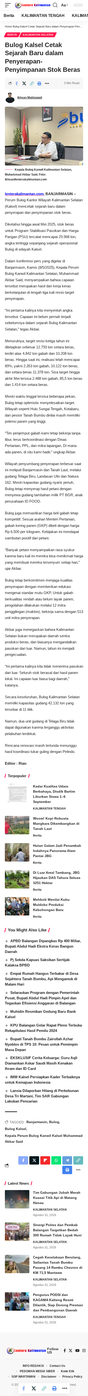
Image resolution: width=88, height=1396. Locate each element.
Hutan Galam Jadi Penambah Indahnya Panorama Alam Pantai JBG (57, 851)
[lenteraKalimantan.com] (32, 5)
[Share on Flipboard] (45, 1160)
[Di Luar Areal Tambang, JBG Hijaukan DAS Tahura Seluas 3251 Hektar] (17, 879)
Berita (12, 34)
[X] (70, 1350)
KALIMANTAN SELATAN (38, 34)
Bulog (54, 1122)
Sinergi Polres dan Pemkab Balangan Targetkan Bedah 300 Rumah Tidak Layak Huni (57, 1230)
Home (8, 26)
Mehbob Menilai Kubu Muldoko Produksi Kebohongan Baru (51, 905)
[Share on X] (24, 83)
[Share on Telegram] (67, 1160)
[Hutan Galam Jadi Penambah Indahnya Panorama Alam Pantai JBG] (17, 852)
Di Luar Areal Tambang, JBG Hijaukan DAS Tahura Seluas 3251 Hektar (56, 878)
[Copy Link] (31, 83)
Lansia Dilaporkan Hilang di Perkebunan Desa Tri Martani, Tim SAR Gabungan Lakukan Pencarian (42, 1096)
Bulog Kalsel (15, 1129)
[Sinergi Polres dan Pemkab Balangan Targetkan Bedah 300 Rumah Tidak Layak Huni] (17, 1231)
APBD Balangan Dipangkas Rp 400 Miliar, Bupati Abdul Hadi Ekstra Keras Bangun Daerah (43, 946)
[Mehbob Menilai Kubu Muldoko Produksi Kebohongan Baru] (17, 906)
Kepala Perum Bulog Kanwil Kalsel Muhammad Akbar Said (44, 1138)
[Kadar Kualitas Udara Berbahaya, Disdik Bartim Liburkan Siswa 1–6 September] (17, 793)
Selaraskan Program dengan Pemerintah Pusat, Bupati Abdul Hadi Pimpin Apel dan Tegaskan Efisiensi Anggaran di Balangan (42, 997)
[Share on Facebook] (16, 83)
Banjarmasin (36, 1122)
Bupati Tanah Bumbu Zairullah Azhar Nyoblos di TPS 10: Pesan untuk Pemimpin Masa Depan (41, 1044)
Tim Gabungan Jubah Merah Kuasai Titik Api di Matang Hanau (56, 1198)
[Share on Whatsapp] (56, 1160)
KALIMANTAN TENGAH (49, 808)
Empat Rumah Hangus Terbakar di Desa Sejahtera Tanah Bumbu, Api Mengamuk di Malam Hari (41, 978)
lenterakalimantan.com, (24, 194)
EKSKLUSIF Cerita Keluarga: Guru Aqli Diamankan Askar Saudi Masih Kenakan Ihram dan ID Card (41, 1063)
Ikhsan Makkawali (29, 97)
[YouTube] (77, 1350)
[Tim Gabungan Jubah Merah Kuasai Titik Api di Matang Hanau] (17, 1199)
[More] (47, 83)
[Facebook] (64, 1350)
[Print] (39, 83)
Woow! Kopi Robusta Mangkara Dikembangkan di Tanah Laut (56, 823)
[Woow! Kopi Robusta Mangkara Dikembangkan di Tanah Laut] (17, 825)
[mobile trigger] (9, 5)
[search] (55, 5)
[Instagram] (84, 1350)
